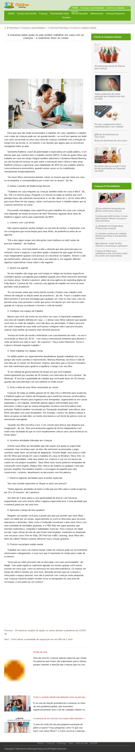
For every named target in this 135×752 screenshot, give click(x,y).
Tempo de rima (40, 652)
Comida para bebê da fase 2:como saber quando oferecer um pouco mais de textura (111, 218)
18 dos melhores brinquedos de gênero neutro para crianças (110, 209)
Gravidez (66, 17)
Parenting (13, 28)
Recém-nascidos (80, 13)
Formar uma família (26, 13)
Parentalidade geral (59, 13)
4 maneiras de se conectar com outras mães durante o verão (61, 718)
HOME (75, 8)
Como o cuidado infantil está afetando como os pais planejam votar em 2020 (69, 697)
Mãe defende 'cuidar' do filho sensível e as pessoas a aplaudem (111, 244)
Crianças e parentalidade (92, 8)
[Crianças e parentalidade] (16, 7)
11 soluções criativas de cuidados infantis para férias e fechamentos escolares (111, 235)
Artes (70, 743)
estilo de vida (81, 743)
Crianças (43, 13)
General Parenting (59, 28)
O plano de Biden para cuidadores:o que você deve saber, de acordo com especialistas (111, 253)
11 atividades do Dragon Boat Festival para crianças (109, 227)
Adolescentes (96, 13)
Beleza (41, 743)
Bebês (11, 13)
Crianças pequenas (115, 13)
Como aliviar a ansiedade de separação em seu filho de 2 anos (42, 639)
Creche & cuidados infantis (83, 28)
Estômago (61, 743)
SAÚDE (93, 743)
